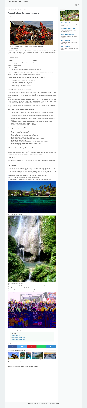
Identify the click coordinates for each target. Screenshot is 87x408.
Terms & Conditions (48, 403)
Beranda (10, 5)
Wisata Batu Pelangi (65, 22)
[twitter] (22, 346)
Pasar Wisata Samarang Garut (68, 28)
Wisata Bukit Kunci (65, 46)
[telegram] (51, 346)
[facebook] (12, 346)
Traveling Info (14, 1)
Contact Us (35, 403)
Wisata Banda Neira (65, 40)
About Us (30, 403)
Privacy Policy (56, 403)
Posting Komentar (17, 16)
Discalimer (41, 403)
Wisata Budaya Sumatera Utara (18, 337)
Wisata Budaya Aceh (16, 335)
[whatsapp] (41, 346)
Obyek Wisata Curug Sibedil (67, 34)
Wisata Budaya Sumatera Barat (18, 339)
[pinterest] (31, 346)
